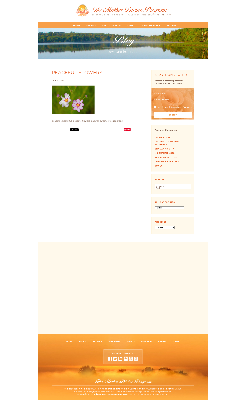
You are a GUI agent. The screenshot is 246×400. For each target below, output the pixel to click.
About (76, 25)
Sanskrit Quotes (166, 157)
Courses (91, 25)
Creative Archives (167, 161)
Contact (171, 25)
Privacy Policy (101, 394)
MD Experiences (165, 153)
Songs (159, 166)
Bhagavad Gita (165, 149)
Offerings (114, 341)
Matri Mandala (151, 25)
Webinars (146, 341)
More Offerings (111, 25)
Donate (131, 25)
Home (69, 341)
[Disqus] (123, 289)
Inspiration (162, 137)
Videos (162, 341)
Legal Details (118, 394)
